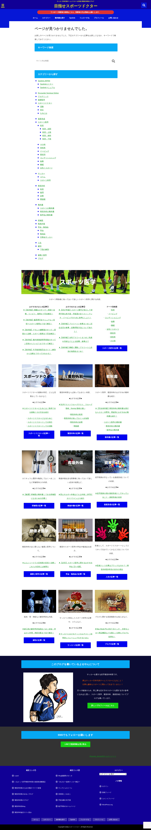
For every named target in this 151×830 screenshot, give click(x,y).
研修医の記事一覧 (39, 506)
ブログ (40, 258)
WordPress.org (107, 805)
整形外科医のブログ (22, 800)
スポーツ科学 (45, 180)
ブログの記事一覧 (112, 644)
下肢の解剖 (44, 249)
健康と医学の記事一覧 (39, 574)
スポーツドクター (45, 103)
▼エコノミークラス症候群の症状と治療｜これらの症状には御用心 (39, 565)
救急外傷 (41, 224)
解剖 (39, 246)
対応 (42, 110)
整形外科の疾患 (76, 414)
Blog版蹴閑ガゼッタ (65, 776)
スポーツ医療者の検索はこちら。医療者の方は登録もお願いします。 (76, 12)
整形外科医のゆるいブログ (24, 794)
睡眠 (42, 165)
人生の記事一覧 (112, 577)
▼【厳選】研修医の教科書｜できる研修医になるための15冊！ (39, 496)
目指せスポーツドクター (75, 5)
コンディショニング (48, 158)
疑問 (42, 192)
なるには (43, 113)
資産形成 (41, 119)
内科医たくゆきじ (64, 794)
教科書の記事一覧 (112, 437)
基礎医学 (41, 100)
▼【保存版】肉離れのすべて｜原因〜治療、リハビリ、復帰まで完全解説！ (39, 312)
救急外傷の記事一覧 (75, 506)
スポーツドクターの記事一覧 (39, 434)
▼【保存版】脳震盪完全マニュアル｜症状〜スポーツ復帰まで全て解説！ (39, 322)
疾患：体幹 (46, 136)
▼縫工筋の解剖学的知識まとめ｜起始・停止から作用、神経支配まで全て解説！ (39, 631)
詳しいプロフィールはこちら (102, 705)
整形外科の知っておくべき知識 (76, 418)
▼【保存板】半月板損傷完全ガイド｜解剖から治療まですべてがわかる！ (39, 351)
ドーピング (44, 151)
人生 (39, 243)
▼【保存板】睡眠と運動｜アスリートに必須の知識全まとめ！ (75, 349)
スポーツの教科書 (47, 208)
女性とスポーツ (46, 168)
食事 (42, 161)
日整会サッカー (46, 237)
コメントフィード (108, 798)
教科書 (40, 205)
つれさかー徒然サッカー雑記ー (69, 782)
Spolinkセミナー (46, 84)
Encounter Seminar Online (48, 93)
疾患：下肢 (46, 139)
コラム (42, 177)
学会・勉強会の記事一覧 (75, 574)
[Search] (113, 61)
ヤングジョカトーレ (65, 788)
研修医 (40, 220)
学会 (42, 230)
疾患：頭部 (46, 129)
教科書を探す (60, 18)
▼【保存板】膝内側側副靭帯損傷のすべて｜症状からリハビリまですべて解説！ (39, 342)
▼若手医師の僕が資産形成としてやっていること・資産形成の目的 (112, 495)
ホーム (35, 18)
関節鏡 (42, 199)
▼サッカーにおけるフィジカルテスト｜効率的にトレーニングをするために (75, 636)
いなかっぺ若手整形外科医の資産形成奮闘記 (30, 782)
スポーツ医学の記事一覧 (112, 348)
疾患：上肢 (46, 132)
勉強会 (42, 234)
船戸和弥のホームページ (66, 806)
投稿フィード (106, 792)
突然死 (42, 148)
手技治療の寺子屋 (64, 800)
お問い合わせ (113, 18)
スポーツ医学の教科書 (113, 422)
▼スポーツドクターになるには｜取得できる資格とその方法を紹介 (39, 410)
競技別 (42, 154)
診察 (42, 196)
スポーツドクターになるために (40, 418)
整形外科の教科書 (47, 211)
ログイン (105, 786)
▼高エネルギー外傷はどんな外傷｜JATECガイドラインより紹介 (75, 496)
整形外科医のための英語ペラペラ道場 (28, 788)
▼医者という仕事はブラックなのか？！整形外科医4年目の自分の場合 (112, 567)
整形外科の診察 (76, 422)
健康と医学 (42, 255)
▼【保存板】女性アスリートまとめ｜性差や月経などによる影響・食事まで (75, 339)
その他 (42, 144)
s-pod (17, 776)
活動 (42, 106)
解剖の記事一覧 (39, 640)
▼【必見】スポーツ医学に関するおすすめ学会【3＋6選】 (75, 565)
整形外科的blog (20, 806)
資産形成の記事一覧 (112, 504)
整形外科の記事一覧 (75, 433)
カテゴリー (46, 18)
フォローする (85, 18)
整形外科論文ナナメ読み (23, 812)
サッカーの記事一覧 (75, 645)
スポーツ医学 (43, 122)
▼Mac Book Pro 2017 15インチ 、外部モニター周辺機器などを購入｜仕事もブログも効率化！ (112, 633)
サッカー (41, 173)
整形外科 (41, 186)
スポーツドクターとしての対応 (40, 422)
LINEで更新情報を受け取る (75, 744)
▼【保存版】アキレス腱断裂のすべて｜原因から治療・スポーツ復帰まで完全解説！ (39, 332)
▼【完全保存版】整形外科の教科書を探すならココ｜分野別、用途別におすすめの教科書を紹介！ (112, 412)
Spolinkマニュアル (47, 88)
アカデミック (43, 96)
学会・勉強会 (43, 227)
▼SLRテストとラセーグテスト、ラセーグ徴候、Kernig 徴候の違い (75, 406)
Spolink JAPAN (44, 81)
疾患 (42, 125)
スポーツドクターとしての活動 (40, 426)
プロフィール (99, 18)
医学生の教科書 (46, 215)
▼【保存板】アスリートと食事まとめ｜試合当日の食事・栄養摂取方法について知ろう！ (75, 327)
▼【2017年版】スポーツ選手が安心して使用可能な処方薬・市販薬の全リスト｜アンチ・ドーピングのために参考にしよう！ (75, 314)
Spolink (72, 18)
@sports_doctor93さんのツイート (102, 756)
